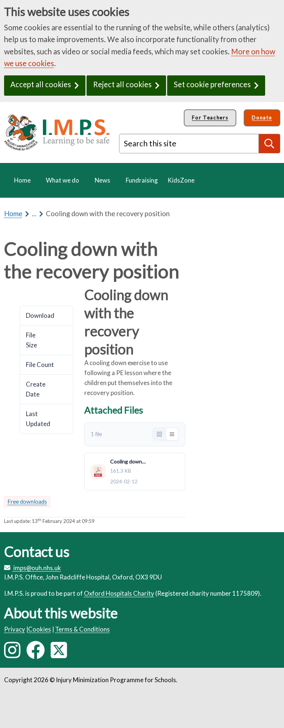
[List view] (172, 434)
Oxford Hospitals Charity (119, 593)
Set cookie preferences (212, 84)
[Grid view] (159, 434)
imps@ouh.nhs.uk (37, 568)
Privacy (14, 629)
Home (13, 214)
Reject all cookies (122, 84)
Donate (262, 117)
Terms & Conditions (82, 629)
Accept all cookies (40, 84)
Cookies (39, 629)
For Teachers (210, 117)
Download (23, 292)
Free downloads (27, 501)
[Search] (269, 143)
